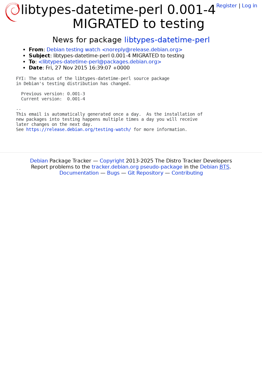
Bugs (113, 173)
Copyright (112, 161)
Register (226, 6)
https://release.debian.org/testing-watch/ (78, 129)
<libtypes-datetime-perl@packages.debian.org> (99, 62)
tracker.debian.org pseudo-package (137, 167)
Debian (39, 161)
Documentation (79, 173)
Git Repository (145, 173)
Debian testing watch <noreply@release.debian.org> (114, 50)
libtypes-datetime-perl (167, 39)
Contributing (187, 173)
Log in (249, 6)
